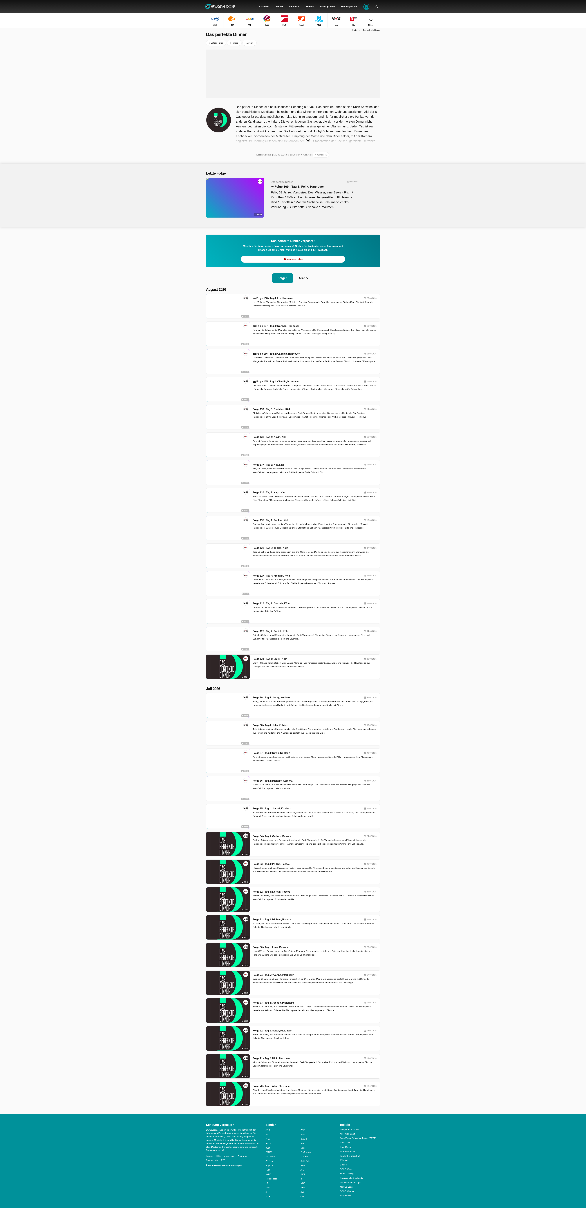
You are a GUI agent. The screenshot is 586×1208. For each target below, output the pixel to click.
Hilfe (218, 1156)
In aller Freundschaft (350, 1156)
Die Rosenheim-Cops (350, 1182)
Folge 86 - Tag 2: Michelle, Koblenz (273, 780)
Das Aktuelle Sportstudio (352, 1178)
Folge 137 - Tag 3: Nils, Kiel (268, 464)
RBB (302, 1187)
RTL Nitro (270, 1156)
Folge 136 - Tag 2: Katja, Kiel (269, 492)
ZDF (302, 1130)
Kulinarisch (321, 155)
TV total (343, 1160)
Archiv (303, 278)
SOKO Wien (346, 1169)
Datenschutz (212, 1160)
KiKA (302, 1174)
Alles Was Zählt (347, 1134)
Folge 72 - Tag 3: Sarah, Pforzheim (272, 1030)
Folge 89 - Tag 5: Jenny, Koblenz (271, 697)
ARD (268, 1130)
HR (267, 1183)
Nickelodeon (271, 1179)
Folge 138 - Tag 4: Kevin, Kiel (269, 437)
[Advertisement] (293, 74)
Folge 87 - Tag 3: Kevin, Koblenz (271, 753)
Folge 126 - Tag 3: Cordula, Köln (271, 603)
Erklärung (242, 1156)
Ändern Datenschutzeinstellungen (224, 1165)
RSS (223, 1160)
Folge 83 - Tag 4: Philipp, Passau (271, 864)
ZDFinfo (304, 1156)
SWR (302, 1192)
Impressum (229, 1156)
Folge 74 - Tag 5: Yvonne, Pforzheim (273, 975)
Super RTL (271, 1165)
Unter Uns (345, 1142)
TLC (268, 1170)
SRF (302, 1165)
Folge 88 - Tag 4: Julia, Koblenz (271, 725)
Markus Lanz (346, 1187)
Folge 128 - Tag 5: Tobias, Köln (270, 548)
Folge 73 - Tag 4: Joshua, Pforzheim (273, 1002)
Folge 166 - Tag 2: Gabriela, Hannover (278, 353)
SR (267, 1192)
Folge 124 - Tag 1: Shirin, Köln (270, 659)
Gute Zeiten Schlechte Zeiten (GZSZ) (358, 1138)
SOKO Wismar (347, 1191)
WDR (268, 1196)
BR (301, 1179)
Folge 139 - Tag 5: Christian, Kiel (271, 409)
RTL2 (268, 1143)
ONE (302, 1196)
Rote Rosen (345, 1147)
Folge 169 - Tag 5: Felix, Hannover (299, 186)
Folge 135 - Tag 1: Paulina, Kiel (270, 520)
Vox (302, 1143)
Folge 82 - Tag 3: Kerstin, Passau (272, 891)
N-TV (268, 1174)
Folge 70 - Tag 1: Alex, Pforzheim (271, 1086)
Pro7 (268, 1139)
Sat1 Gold (305, 1161)
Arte (302, 1170)
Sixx (302, 1148)
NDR (268, 1187)
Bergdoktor (345, 1195)
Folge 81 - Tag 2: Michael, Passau (272, 919)
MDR (302, 1183)
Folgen (283, 278)
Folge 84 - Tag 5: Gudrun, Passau (272, 836)
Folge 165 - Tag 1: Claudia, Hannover (277, 381)
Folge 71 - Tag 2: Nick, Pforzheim (271, 1058)
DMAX (269, 1152)
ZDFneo (269, 1161)
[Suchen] (377, 6)
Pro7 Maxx (305, 1152)
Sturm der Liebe (348, 1151)
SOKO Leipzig (347, 1173)
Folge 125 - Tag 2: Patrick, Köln (270, 631)
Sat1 (302, 1134)
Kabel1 (303, 1139)
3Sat (268, 1148)
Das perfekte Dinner (349, 1129)
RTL (268, 1134)
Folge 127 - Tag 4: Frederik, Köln (271, 575)
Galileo (343, 1164)
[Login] (366, 6)
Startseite (356, 30)
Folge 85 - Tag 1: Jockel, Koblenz (272, 808)
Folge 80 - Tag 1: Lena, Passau (270, 947)
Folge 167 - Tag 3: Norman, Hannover (277, 326)
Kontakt (209, 1156)
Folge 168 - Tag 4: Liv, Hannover (274, 298)
